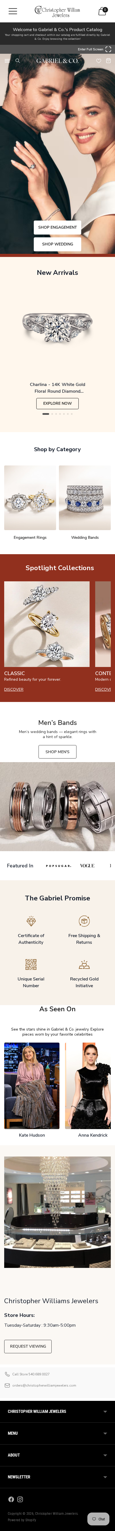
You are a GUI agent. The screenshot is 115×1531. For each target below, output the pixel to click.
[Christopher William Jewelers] (58, 11)
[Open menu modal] (13, 11)
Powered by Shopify (22, 1520)
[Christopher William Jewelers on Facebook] (11, 1500)
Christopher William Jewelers (56, 1514)
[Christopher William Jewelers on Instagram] (20, 1500)
